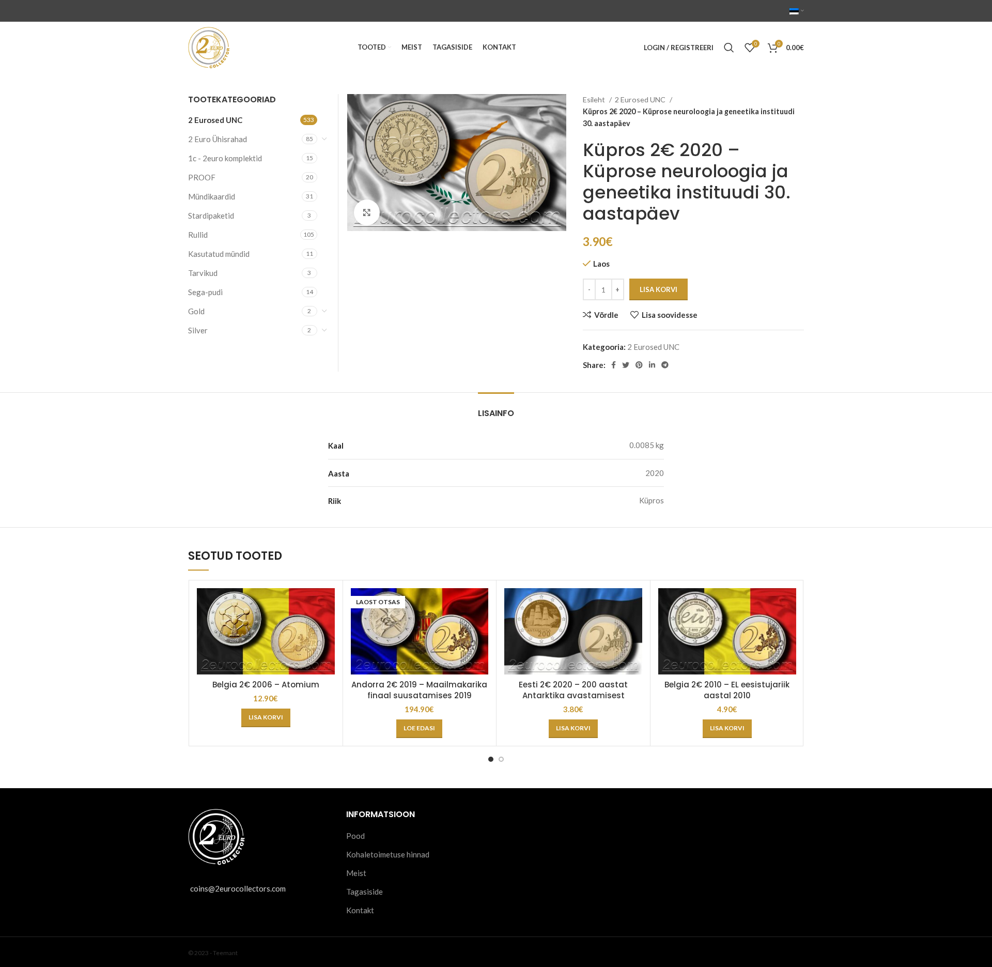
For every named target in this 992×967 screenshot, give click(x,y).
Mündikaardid (211, 196)
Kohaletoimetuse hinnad (387, 854)
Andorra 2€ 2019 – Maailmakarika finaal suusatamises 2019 (419, 690)
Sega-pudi (205, 292)
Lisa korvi (658, 289)
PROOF (201, 177)
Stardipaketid (211, 215)
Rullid (198, 234)
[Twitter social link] (625, 365)
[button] (265, 718)
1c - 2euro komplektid (225, 158)
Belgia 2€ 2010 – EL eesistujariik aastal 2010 (726, 690)
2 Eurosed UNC (641, 99)
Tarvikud (203, 273)
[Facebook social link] (613, 365)
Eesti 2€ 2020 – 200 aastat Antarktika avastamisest (573, 690)
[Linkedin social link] (652, 365)
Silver (198, 330)
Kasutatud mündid (219, 253)
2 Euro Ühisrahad (217, 139)
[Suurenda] (367, 212)
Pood (355, 835)
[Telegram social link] (665, 365)
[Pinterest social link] (639, 365)
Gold (196, 311)
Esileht (595, 99)
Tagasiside (364, 891)
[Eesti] (796, 11)
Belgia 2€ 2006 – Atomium (265, 684)
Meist (356, 873)
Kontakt (360, 910)
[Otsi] (729, 47)
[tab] (496, 408)
